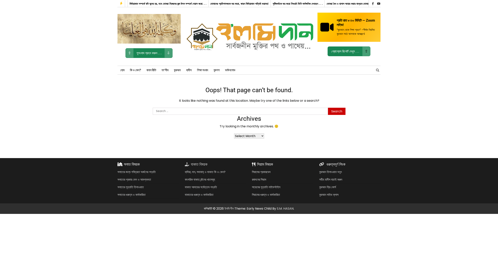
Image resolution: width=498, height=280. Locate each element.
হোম (122, 70)
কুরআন (177, 70)
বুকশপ (217, 70)
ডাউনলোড (230, 70)
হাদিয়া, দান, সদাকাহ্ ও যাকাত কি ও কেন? (205, 172)
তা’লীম (165, 70)
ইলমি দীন (229, 208)
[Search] (378, 70)
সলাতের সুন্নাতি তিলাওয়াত (130, 187)
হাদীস (189, 70)
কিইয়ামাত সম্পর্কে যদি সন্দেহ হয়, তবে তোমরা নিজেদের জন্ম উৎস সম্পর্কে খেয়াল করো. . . (162, 3)
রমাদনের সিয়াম (259, 179)
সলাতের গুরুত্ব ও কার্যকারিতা (131, 194)
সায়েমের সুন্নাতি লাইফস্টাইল (266, 187)
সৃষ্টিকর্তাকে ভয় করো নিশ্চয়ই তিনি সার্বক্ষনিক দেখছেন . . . (292, 3)
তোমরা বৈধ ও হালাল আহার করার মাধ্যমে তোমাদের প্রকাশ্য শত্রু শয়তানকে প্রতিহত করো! (361, 3)
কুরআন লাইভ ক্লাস (328, 194)
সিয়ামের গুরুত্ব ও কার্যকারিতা (266, 194)
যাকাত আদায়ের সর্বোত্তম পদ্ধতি (201, 187)
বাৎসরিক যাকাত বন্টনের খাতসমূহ (200, 179)
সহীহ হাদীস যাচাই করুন (330, 179)
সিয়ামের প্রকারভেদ (261, 172)
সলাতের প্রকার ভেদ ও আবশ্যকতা (134, 179)
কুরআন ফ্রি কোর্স (327, 187)
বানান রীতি (151, 70)
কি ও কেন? (135, 70)
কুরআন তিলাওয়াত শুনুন (330, 172)
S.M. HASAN (285, 208)
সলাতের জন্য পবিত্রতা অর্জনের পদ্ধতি (136, 172)
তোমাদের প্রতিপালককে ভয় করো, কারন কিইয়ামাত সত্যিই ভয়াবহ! (233, 3)
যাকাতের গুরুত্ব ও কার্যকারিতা (199, 194)
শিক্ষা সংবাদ (202, 70)
